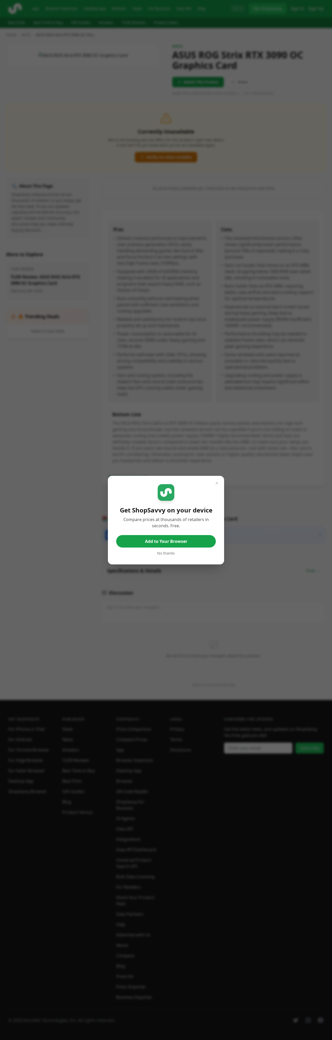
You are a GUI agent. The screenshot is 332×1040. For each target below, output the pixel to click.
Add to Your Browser (166, 541)
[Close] (217, 483)
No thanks (166, 553)
